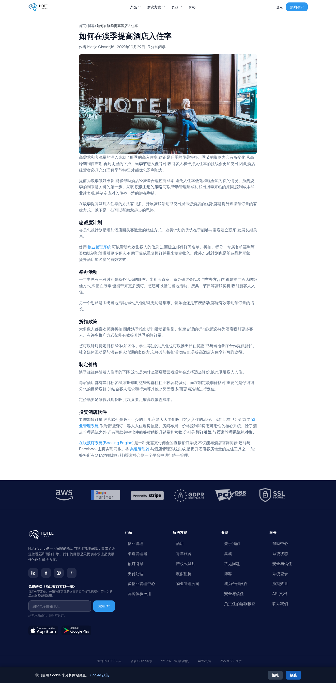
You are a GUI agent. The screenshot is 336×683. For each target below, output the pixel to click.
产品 (133, 7)
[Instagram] (59, 573)
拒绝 (275, 675)
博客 (91, 25)
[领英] (33, 573)
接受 (293, 675)
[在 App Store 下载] (43, 630)
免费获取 (104, 606)
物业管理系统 (99, 246)
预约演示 (297, 7)
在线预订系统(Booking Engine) (106, 442)
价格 (192, 7)
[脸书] (46, 573)
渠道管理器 (140, 448)
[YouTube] (71, 573)
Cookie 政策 (99, 675)
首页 (82, 25)
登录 (279, 7)
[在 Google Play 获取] (76, 630)
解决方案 (154, 7)
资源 (174, 7)
